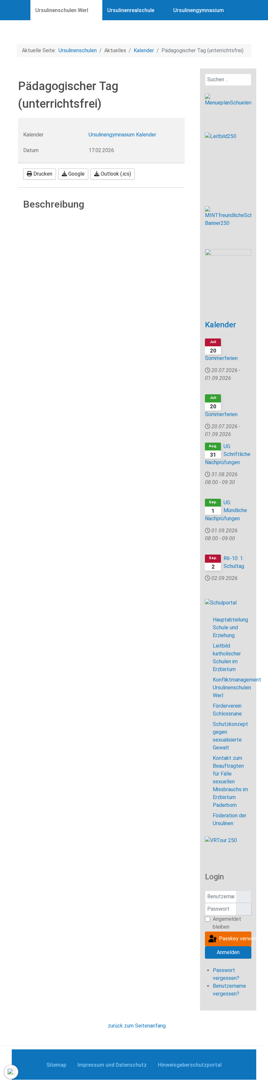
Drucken (42, 174)
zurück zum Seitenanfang (136, 1026)
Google (76, 174)
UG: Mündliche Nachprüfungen (226, 510)
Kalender (220, 324)
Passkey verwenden (234, 938)
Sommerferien (221, 358)
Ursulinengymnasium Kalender (122, 135)
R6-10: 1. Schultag (234, 562)
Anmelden (228, 952)
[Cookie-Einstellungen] (11, 1072)
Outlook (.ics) (115, 174)
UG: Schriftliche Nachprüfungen (227, 454)
